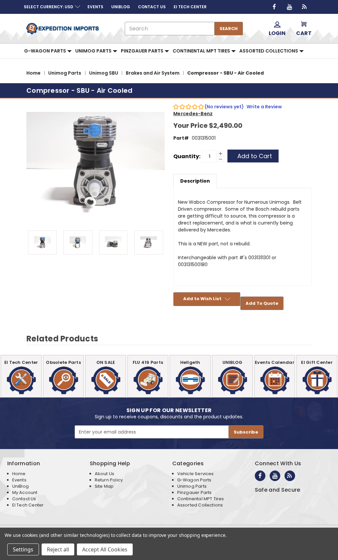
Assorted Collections (269, 51)
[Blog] (304, 7)
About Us (104, 474)
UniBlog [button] (120, 7)
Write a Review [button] (264, 106)
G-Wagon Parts (45, 51)
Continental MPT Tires (202, 51)
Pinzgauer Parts (142, 51)
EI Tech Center (28, 505)
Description (195, 181)
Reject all (58, 549)
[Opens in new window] (274, 7)
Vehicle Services (195, 474)
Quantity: (186, 156)
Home (19, 474)
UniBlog (20, 486)
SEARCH (229, 28)
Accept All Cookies (104, 549)
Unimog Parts (94, 51)
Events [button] (95, 7)
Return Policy (109, 480)
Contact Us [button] (152, 7)
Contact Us (24, 499)
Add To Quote (262, 303)
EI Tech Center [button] (190, 7)
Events (19, 480)
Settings (23, 549)
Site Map (104, 486)
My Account (25, 492)
